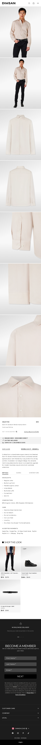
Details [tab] (5, 473)
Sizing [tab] (18, 473)
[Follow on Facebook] (13, 733)
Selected (6, 422)
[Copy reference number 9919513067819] (16, 431)
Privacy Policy (30, 693)
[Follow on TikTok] (28, 733)
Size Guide (6, 449)
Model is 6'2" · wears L (30, 449)
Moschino (24, 574)
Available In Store (31, 431)
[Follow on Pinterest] (23, 733)
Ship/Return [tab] (34, 473)
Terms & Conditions (20, 695)
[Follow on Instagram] (18, 733)
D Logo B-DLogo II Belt (7, 606)
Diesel (3, 574)
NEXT (20, 676)
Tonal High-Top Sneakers (29, 573)
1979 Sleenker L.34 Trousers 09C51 (9, 573)
